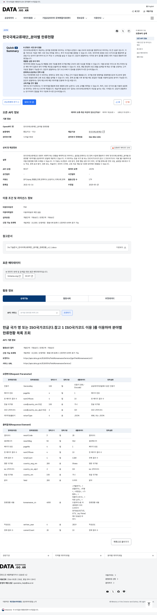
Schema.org (12, 276)
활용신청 (27, 102)
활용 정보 (140, 57)
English (151, 6)
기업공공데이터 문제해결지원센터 (56, 18)
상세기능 (25, 299)
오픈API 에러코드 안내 (122, 148)
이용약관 (6, 602)
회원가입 (149, 11)
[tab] (24, 298)
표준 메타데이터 (142, 53)
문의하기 (109, 583)
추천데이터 (109, 298)
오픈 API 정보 (142, 38)
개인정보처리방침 (16, 602)
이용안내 (97, 18)
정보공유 (80, 18)
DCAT (27, 276)
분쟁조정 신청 (111, 579)
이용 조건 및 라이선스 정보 (144, 43)
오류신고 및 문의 (123, 112)
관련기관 (6, 555)
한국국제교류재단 (95, 132)
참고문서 (140, 49)
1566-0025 (11, 579)
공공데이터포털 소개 (29, 602)
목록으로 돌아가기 (121, 541)
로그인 (137, 11)
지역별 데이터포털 (62, 555)
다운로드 (120, 247)
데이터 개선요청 (107, 112)
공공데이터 (9, 18)
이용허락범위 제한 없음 (32, 212)
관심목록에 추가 (10, 102)
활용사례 (67, 298)
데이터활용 (28, 18)
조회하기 (67, 313)
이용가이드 (110, 575)
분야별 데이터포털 (115, 555)
